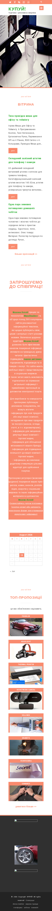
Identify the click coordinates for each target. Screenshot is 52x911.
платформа (18, 907)
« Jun (12, 571)
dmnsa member (18, 904)
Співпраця (30, 900)
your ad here (26, 96)
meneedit (34, 907)
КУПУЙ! (17, 8)
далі (13, 151)
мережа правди (32, 904)
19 (22, 555)
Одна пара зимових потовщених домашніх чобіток (21, 208)
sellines (27, 907)
